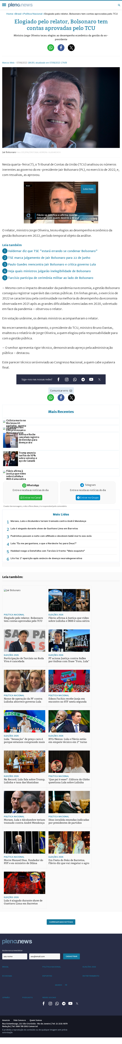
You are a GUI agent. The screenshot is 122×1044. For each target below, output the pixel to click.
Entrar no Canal (32, 497)
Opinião (6, 997)
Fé (66, 985)
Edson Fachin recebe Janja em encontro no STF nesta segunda (68, 700)
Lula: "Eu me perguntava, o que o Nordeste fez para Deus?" (43, 543)
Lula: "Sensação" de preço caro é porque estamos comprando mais (24, 741)
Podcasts (27, 997)
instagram (66, 379)
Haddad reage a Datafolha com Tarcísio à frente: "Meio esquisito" (48, 550)
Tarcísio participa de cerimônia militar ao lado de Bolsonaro (50, 278)
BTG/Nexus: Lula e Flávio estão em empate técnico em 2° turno (68, 741)
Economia (7, 976)
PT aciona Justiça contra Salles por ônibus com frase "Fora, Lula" (69, 660)
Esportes (47, 976)
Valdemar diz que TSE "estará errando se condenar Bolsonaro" (53, 251)
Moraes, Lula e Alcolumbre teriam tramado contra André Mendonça (48, 521)
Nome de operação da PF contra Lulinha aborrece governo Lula (23, 700)
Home (9, 13)
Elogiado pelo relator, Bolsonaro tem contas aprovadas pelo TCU (23, 619)
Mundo (58, 985)
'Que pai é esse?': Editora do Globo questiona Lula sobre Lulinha (69, 781)
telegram (83, 379)
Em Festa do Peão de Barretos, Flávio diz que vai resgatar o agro (69, 862)
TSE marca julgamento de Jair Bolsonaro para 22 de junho (49, 258)
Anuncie (6, 1020)
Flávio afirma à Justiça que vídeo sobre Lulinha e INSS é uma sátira (69, 619)
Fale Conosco (20, 1020)
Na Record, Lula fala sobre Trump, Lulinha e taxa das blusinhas (24, 781)
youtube (91, 379)
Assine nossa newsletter (12, 950)
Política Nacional (33, 13)
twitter (99, 379)
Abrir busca (119, 5)
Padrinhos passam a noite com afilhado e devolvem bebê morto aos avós (51, 536)
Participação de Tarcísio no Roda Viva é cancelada (24, 660)
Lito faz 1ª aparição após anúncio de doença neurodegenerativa (46, 558)
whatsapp (74, 379)
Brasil (18, 13)
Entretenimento (91, 976)
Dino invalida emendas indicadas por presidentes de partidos (69, 821)
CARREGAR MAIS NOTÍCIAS (61, 922)
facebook (58, 379)
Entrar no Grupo (89, 497)
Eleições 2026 (56, 614)
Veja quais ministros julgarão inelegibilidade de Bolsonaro (49, 271)
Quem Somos (36, 1020)
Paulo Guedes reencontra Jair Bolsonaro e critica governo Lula (52, 264)
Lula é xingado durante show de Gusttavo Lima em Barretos (44, 528)
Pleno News (20, 5)
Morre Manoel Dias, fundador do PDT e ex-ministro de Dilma (23, 862)
